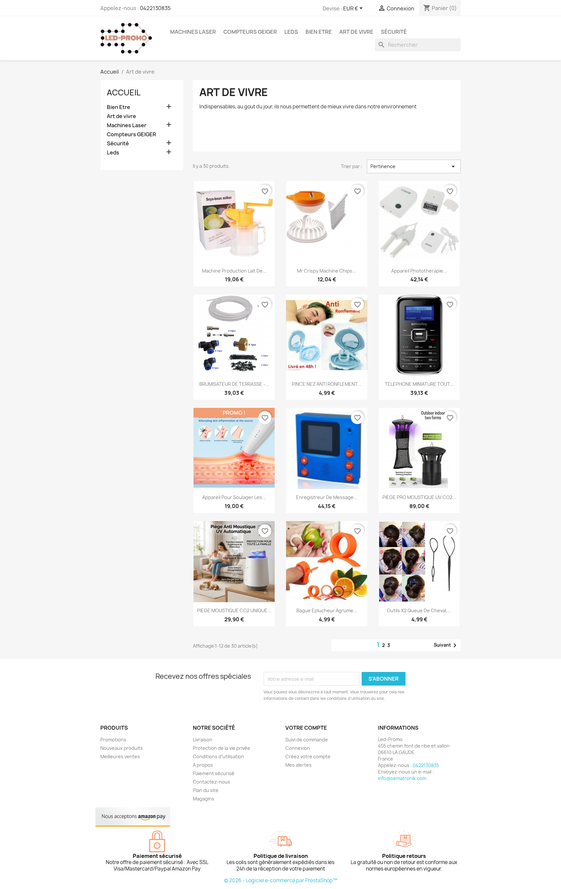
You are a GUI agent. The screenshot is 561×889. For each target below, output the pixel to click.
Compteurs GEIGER (250, 31)
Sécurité (394, 31)
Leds (291, 31)
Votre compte (306, 727)
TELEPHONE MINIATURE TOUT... (419, 384)
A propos (203, 765)
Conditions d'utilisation (218, 756)
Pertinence (413, 166)
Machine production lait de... (234, 271)
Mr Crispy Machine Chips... (326, 271)
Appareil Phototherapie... (419, 271)
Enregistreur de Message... (326, 497)
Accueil (124, 92)
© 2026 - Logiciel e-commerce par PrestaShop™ (280, 880)
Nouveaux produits (121, 748)
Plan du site (205, 790)
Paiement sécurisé (213, 773)
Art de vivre (356, 31)
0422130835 (155, 8)
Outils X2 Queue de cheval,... (419, 610)
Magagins (203, 799)
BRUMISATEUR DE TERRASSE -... (234, 384)
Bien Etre (318, 31)
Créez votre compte (307, 756)
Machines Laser (193, 31)
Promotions (113, 740)
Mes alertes (298, 765)
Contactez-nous (211, 782)
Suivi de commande (306, 740)
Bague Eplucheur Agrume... (326, 610)
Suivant (446, 645)
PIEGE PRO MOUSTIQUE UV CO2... (419, 497)
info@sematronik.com (402, 778)
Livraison (202, 740)
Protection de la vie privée (221, 748)
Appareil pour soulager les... (234, 497)
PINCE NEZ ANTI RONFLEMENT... (326, 384)
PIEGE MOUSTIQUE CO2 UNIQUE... (234, 610)
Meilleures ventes (120, 756)
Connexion (297, 748)
